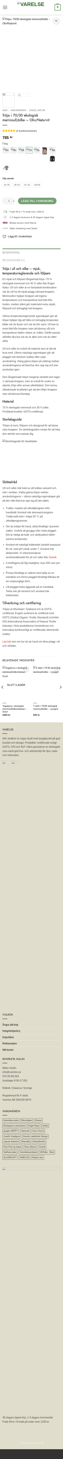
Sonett (52, 557)
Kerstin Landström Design (35, 1136)
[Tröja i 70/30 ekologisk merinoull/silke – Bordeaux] (37, 150)
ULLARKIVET (9, 1157)
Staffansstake (9, 1152)
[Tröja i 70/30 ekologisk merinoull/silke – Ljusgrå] (44, 150)
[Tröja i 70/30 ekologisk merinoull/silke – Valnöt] (6, 167)
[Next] (55, 53)
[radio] (6, 184)
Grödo (45, 1125)
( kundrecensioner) (26, 131)
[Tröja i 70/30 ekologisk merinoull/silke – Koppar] (6, 150)
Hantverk (25, 1131)
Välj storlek (8, 178)
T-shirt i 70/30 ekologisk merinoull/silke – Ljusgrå (45, 707)
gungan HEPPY (10, 1131)
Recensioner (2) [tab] (13, 260)
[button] (5, 7)
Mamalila (26, 1141)
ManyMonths (39, 1141)
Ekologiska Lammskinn (14, 1125)
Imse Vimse (38, 1131)
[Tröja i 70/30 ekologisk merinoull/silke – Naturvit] (52, 150)
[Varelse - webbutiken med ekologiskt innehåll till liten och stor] (31, 7)
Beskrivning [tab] (11, 252)
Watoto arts (37, 1157)
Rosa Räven (30, 1147)
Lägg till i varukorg (37, 201)
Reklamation (9, 1043)
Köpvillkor (8, 1037)
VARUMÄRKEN (18, 110)
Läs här (6, 641)
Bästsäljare (26, 1120)
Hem (4, 110)
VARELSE (24, 1157)
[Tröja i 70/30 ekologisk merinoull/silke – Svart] (52, 158)
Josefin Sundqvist (11, 1136)
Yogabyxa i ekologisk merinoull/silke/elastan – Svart (14, 709)
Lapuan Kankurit (11, 1141)
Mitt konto (7, 1049)
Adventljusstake (10, 1120)
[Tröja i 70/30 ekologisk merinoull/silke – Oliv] (21, 150)
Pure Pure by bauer (12, 1147)
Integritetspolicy (11, 1031)
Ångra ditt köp (10, 1024)
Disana (38, 1120)
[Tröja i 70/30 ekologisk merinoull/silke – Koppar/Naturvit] (13, 150)
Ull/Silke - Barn (47, 1152)
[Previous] (7, 53)
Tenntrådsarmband (28, 1152)
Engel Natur (37, 110)
